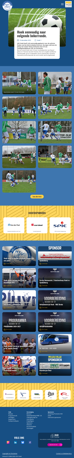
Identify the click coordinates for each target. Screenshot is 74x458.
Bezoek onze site (53, 444)
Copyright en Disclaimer (9, 453)
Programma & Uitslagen (12, 416)
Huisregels (30, 428)
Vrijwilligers (30, 421)
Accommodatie (31, 426)
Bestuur (29, 414)
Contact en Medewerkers (64, 453)
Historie (29, 425)
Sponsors (29, 423)
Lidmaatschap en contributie (32, 418)
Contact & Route (13, 421)
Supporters (11, 419)
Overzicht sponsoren (54, 417)
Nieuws (10, 414)
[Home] (9, 4)
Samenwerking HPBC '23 (34, 415)
